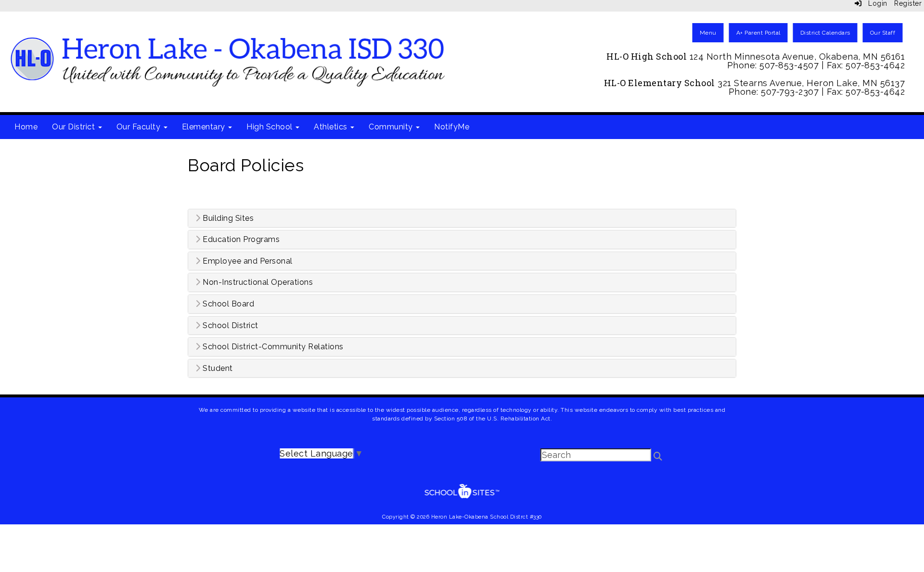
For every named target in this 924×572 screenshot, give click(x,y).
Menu (708, 32)
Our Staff (883, 32)
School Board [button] (228, 304)
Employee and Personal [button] (247, 261)
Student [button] (217, 368)
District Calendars (825, 32)
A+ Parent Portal (758, 32)
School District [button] (229, 325)
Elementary (205, 126)
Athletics (331, 126)
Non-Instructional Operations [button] (257, 282)
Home (26, 126)
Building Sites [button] (227, 218)
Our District (74, 126)
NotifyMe (451, 126)
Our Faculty (139, 126)
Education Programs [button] (240, 239)
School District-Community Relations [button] (272, 347)
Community (392, 126)
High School (270, 126)
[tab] (462, 218)
